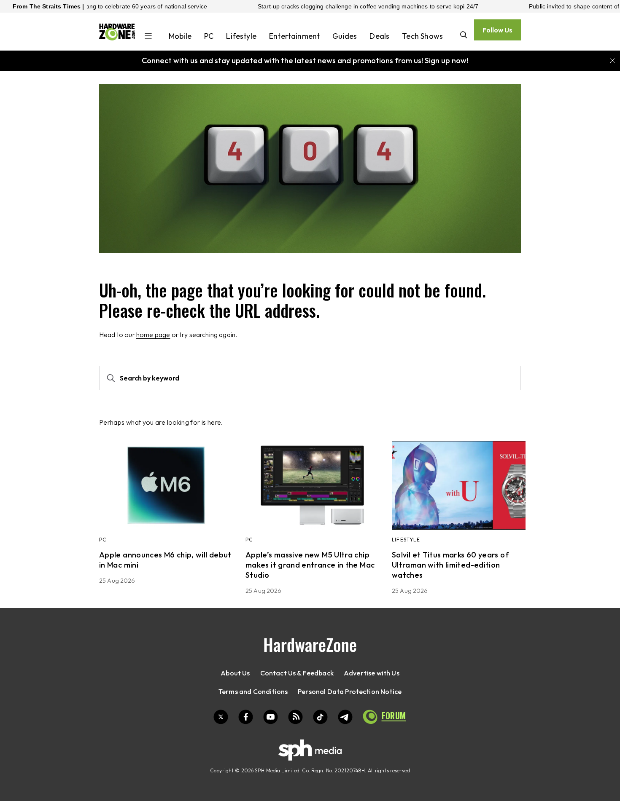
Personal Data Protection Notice (350, 691)
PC (208, 36)
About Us (235, 673)
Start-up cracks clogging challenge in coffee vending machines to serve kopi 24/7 (341, 6)
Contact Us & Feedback (297, 673)
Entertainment (294, 36)
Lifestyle (241, 36)
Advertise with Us (371, 673)
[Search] (464, 35)
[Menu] (148, 36)
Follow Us (497, 30)
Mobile (180, 36)
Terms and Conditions (253, 691)
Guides (344, 36)
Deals (379, 36)
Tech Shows (422, 36)
